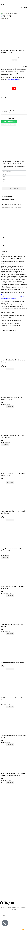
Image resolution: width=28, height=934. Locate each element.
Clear (10, 112)
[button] (9, 121)
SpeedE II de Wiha (5, 294)
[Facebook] (1, 903)
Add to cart (11, 118)
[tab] (3, 254)
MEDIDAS (4, 111)
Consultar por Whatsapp (9, 121)
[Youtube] (12, 903)
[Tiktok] (8, 903)
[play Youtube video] (14, 88)
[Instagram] (5, 903)
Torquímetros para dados (14, 79)
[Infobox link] (14, 196)
